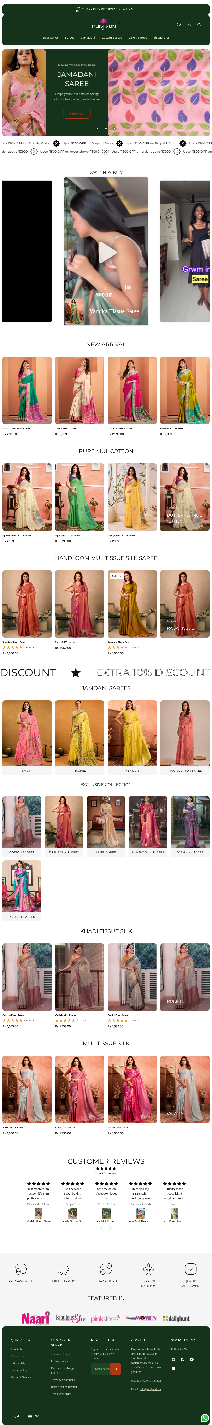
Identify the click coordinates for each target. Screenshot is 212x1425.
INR (36, 1416)
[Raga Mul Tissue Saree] (39, 1213)
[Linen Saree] (106, 826)
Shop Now (77, 114)
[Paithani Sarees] (21, 891)
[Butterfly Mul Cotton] (185, 497)
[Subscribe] (115, 1369)
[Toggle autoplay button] (12, 126)
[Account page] (189, 24)
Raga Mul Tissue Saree (14, 642)
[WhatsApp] (173, 1368)
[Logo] (106, 24)
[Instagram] (173, 1359)
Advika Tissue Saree (65, 1127)
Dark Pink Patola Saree (120, 428)
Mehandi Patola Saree (171, 428)
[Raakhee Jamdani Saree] (107, 1213)
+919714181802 (151, 1380)
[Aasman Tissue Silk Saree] (141, 1213)
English (15, 1416)
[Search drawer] (179, 24)
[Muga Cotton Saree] (185, 737)
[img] (106, 1168)
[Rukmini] (185, 977)
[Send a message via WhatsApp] (205, 1418)
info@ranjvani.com (151, 1389)
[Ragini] (27, 737)
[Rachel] (79, 737)
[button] (106, 251)
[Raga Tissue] (185, 604)
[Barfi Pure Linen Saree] (73, 1213)
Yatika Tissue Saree (12, 1127)
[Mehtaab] (132, 737)
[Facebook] (182, 1359)
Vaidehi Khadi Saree (65, 1015)
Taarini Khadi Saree (118, 1015)
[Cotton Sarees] (21, 826)
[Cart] (199, 24)
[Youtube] (191, 1359)
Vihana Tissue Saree (118, 1127)
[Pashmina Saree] (190, 826)
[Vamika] (185, 1089)
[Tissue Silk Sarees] (64, 826)
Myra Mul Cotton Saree (67, 535)
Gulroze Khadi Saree (13, 1015)
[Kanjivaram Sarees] (148, 826)
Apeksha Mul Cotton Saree (16, 535)
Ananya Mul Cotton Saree (121, 535)
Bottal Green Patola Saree (16, 428)
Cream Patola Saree (65, 428)
